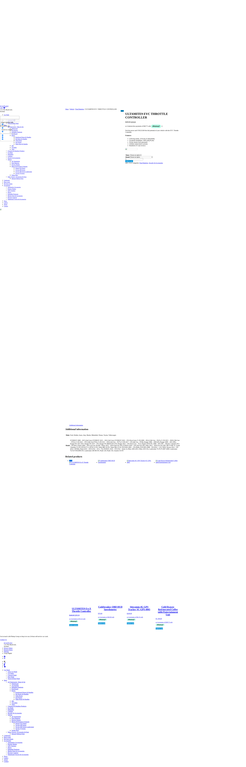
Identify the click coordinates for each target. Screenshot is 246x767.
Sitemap (6, 651)
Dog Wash (11, 677)
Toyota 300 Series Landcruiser (24, 727)
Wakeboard (15, 684)
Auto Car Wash (12, 672)
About (6, 760)
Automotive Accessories (15, 742)
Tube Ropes (19, 696)
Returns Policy (8, 650)
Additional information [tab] (76, 425)
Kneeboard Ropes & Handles (24, 692)
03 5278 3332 (4, 106)
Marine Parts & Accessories (16, 751)
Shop (67, 109)
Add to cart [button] (101, 623)
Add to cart (129, 161)
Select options (73, 625)
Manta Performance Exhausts (20, 722)
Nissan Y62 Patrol (20, 723)
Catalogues (7, 735)
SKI (13, 701)
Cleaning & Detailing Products (16, 151)
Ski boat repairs (8, 739)
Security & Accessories (14, 158)
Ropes (13, 691)
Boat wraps (7, 737)
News (5, 756)
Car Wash (6, 114)
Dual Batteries (79, 109)
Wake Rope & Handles (21, 144)
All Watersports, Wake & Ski (16, 682)
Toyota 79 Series (20, 173)
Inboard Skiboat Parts (17, 178)
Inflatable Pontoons (17, 687)
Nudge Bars (15, 730)
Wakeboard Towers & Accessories (17, 199)
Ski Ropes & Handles (22, 694)
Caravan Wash (12, 675)
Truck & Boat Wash (14, 678)
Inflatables (11, 710)
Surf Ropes (18, 697)
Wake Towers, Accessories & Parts (18, 732)
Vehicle (10, 159)
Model (127, 157)
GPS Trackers (11, 190)
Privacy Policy (8, 648)
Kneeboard (15, 689)
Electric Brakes (16, 720)
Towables (14, 703)
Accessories (7, 185)
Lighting (10, 711)
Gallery (6, 758)
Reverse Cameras (13, 753)
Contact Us (3, 640)
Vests (13, 704)
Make (127, 155)
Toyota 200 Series (20, 725)
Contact (6, 206)
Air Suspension (16, 716)
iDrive (10, 747)
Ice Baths (10, 708)
